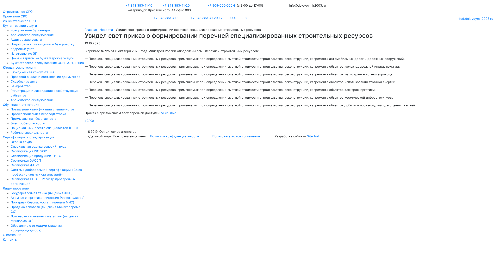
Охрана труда (21, 142)
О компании (12, 235)
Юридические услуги (19, 67)
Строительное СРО (18, 12)
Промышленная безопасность (34, 119)
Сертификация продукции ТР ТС (36, 156)
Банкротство (21, 86)
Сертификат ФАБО (25, 165)
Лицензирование (16, 188)
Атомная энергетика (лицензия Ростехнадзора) (47, 198)
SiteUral (313, 136)
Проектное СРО (15, 16)
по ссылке (168, 113)
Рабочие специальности (29, 132)
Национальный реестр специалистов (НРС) (44, 128)
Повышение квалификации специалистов (43, 109)
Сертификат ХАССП (26, 160)
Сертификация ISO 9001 (29, 151)
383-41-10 (139, 5)
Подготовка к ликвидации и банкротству (42, 44)
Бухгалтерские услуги (20, 26)
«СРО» (90, 121)
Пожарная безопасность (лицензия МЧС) (42, 202)
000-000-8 (233, 18)
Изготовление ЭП (24, 53)
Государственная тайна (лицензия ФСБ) (41, 193)
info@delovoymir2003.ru (475, 19)
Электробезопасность (28, 123)
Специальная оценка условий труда (38, 146)
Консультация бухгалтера (30, 30)
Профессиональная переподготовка (38, 114)
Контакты (10, 239)
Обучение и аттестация (21, 105)
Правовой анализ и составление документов (45, 77)
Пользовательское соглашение (236, 136)
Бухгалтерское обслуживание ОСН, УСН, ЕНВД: (47, 63)
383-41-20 (176, 5)
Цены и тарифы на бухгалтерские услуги (42, 58)
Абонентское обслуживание (32, 35)
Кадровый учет (22, 49)
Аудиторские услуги (26, 39)
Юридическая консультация (32, 72)
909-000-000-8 (222, 5)
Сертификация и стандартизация (28, 137)
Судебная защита (24, 81)
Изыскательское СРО (19, 21)
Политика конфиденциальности (174, 136)
